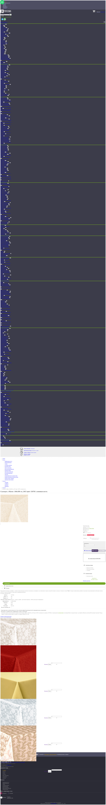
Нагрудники (3, 413)
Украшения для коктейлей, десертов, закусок (5, 429)
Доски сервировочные (5, 284)
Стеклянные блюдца (4, 127)
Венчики (2, 331)
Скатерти (3, 388)
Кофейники (3, 34)
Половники (3, 368)
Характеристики (9, 585)
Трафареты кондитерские (5, 253)
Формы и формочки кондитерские (4, 255)
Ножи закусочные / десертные (4, 172)
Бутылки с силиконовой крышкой (5, 262)
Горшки (2, 31)
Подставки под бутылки (5, 274)
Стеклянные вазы (4, 128)
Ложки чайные (4, 164)
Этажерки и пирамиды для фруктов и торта (5, 279)
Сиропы (2, 437)
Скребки (2, 372)
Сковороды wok (4, 230)
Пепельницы (3, 87)
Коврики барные (4, 73)
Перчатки (2, 365)
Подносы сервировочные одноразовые (5, 421)
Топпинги (2, 438)
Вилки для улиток (4, 148)
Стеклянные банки (4, 126)
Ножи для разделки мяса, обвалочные (5, 194)
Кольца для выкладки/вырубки (4, 354)
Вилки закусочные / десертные (4, 151)
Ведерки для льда (4, 67)
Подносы (2, 46)
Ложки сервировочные (5, 162)
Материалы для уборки (5, 412)
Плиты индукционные (5, 440)
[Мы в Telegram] (2, 20)
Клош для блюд (4, 290)
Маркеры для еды (4, 411)
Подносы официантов (5, 297)
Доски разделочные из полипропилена (4, 345)
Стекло (1, 96)
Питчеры (2, 88)
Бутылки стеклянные (5, 115)
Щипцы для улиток (4, 180)
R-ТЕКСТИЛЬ (91, 528)
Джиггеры (3, 70)
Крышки (2, 38)
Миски (2, 228)
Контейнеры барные (4, 74)
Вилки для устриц (4, 149)
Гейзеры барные (4, 69)
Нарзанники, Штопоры (5, 84)
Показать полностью (88, 532)
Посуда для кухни (8, 467)
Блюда (2, 25)
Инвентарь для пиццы (5, 349)
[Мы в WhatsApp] (5, 20)
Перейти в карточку (86, 580)
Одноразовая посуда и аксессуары (6, 390)
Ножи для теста (4, 197)
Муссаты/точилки (4, 189)
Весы (2, 332)
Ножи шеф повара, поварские (4, 216)
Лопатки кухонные (4, 358)
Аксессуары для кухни (5, 328)
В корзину (95, 550)
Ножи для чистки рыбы (5, 202)
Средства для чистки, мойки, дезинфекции (5, 433)
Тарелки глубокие (4, 54)
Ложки (2, 39)
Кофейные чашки (4, 36)
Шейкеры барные (4, 95)
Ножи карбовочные (4, 203)
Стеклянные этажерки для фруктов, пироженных (5, 141)
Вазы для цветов (4, 29)
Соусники (3, 51)
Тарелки (2, 53)
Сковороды (3, 229)
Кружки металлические (5, 291)
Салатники (3, 49)
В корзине (46, 664)
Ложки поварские (4, 357)
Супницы (2, 52)
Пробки (2, 90)
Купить (49, 664)
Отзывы (7, 588)
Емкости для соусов (4, 347)
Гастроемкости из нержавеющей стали (5, 338)
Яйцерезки (3, 383)
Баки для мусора (4, 329)
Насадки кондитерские (5, 242)
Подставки (3, 301)
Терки (2, 375)
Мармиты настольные (5, 270)
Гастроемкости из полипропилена (4, 342)
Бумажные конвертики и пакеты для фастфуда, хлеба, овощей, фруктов (5, 398)
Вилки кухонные (4, 333)
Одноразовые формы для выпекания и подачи (5, 244)
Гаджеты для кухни (4, 336)
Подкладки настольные (5, 419)
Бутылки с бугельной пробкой (4, 259)
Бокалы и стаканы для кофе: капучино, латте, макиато (5, 110)
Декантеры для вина (4, 118)
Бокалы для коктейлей (5, 99)
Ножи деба (3, 190)
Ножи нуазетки (4, 205)
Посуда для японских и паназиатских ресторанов (5, 307)
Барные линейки (4, 65)
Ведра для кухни (4, 330)
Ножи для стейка (4, 170)
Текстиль (2, 384)
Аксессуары (3, 24)
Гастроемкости (4, 30)
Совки (2, 373)
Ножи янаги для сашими (5, 217)
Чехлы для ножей (4, 222)
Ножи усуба (3, 212)
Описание (7, 583)
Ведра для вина (4, 68)
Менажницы (3, 40)
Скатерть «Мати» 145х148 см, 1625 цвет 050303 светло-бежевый (13, 762)
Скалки (2, 252)
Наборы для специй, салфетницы (4, 43)
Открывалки (3, 85)
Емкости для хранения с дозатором (4, 72)
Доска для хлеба (4, 267)
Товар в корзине (89, 550)
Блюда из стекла (4, 97)
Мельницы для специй (5, 292)
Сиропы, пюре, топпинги (5, 434)
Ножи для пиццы (4, 192)
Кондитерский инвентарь (5, 235)
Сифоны (2, 251)
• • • (1, 445)
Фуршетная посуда (4, 430)
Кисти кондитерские (4, 238)
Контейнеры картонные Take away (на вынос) (5, 404)
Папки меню (3, 86)
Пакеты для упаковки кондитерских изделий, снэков (4, 247)
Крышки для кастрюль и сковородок (5, 227)
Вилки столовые (4, 154)
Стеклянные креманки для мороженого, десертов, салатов (5, 130)
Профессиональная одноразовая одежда (4, 423)
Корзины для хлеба (4, 268)
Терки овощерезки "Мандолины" (3, 377)
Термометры (3, 378)
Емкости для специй (4, 348)
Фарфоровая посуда (4, 22)
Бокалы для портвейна (5, 104)
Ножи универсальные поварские (4, 211)
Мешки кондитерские (5, 241)
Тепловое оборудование (4, 439)
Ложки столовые (4, 163)
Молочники (3, 41)
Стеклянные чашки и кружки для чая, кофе (5, 138)
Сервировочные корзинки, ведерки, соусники (5, 315)
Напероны (2, 386)
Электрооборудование (5, 382)
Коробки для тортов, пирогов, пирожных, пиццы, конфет (5, 409)
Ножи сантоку (3, 206)
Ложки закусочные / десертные (4, 160)
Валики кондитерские (5, 236)
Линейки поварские (4, 186)
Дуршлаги (3, 346)
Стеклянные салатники (5, 136)
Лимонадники (3, 269)
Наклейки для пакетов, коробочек (4, 415)
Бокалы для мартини (4, 103)
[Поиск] (10, 14)
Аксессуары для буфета (5, 257)
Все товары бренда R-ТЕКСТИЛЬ (94, 558)
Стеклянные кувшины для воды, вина (5, 133)
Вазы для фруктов (4, 28)
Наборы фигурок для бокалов (4, 83)
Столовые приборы (4, 144)
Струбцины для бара (4, 94)
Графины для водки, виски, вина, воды (5, 117)
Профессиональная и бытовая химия (7, 431)
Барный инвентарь (4, 63)
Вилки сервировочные (5, 153)
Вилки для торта (4, 147)
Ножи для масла (4, 168)
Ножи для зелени (4, 364)
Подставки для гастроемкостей (4, 303)
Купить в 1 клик (102, 550)
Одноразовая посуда (5, 416)
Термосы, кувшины (4, 277)
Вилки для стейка (4, 146)
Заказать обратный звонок (6, 16)
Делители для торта (4, 237)
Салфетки (3, 387)
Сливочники (3, 320)
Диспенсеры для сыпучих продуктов (5, 266)
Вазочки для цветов (4, 283)
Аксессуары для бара (5, 64)
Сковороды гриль (4, 231)
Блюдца (2, 26)
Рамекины (3, 47)
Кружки (2, 37)
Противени (3, 369)
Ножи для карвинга (4, 191)
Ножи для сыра (3, 196)
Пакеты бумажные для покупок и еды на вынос (5, 418)
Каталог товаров (3, 21)
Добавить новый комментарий (5, 616)
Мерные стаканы (4, 361)
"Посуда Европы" (53, 803)
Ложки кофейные (4, 161)
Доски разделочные (4, 343)
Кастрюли (3, 225)
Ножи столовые (4, 175)
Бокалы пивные (4, 114)
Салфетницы (3, 311)
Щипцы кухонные (4, 381)
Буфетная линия (3, 256)
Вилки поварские (4, 183)
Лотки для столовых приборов (4, 166)
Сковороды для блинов (5, 232)
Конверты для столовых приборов (4, 402)
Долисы (2, 400)
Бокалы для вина (4, 98)
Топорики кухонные (4, 221)
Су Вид (2, 374)
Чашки (2, 62)
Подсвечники (3, 300)
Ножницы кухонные (4, 218)
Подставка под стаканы (5, 271)
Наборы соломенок (4, 81)
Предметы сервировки (4, 280)
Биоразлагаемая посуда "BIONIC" (4, 394)
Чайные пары (3, 61)
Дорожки (2, 385)
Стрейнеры (3, 93)
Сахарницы (3, 50)
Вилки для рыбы (4, 145)
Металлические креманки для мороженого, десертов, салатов (5, 294)
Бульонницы (3, 27)
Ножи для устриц (4, 198)
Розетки (2, 48)
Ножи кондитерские (4, 204)
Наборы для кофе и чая (5, 296)
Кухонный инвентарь (4, 327)
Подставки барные (4, 89)
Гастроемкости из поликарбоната (3, 340)
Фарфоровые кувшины (5, 58)
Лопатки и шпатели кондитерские (4, 240)
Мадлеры (2, 76)
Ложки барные (3, 75)
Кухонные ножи (3, 181)
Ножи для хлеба (4, 199)
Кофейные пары (4, 35)
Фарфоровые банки (4, 57)
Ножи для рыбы (4, 169)
